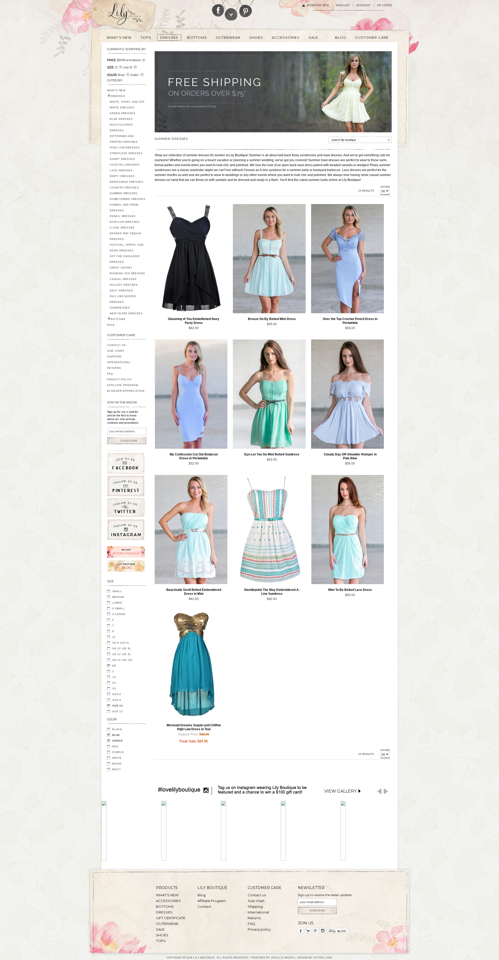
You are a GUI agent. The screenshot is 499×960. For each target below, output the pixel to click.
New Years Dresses (126, 313)
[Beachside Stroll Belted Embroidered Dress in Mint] (191, 529)
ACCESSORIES (168, 901)
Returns (114, 368)
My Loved (384, 5)
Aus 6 (116, 694)
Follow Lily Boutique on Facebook (218, 8)
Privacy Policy (119, 379)
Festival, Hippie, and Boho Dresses (127, 247)
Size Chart (116, 350)
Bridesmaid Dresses (126, 181)
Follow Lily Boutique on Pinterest (246, 8)
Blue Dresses (121, 118)
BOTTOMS (118, 319)
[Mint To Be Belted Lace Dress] (347, 529)
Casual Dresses (123, 279)
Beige (117, 763)
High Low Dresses (125, 147)
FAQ (110, 373)
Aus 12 (117, 711)
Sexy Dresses (121, 290)
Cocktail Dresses (125, 164)
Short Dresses (122, 159)
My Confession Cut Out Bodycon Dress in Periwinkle (194, 456)
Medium (118, 597)
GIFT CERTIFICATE (170, 918)
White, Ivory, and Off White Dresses (127, 104)
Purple (118, 752)
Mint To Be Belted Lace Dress (350, 590)
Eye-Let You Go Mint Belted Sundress (271, 454)
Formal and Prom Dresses (124, 207)
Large (117, 602)
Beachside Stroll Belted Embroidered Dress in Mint (193, 592)
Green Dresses (122, 113)
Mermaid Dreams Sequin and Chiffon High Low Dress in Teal (194, 727)
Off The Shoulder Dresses (125, 259)
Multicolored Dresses (121, 127)
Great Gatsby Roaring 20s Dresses (127, 270)
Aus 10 (117, 705)
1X (114, 677)
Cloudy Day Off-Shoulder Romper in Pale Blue (350, 456)
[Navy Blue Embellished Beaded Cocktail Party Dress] (191, 258)
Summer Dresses (123, 193)
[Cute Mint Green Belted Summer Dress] (269, 258)
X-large (119, 614)
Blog (202, 895)
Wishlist (343, 5)
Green (117, 740)
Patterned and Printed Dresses (124, 139)
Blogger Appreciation (126, 390)
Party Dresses (122, 176)
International (118, 362)
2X (114, 682)
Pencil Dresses (123, 216)
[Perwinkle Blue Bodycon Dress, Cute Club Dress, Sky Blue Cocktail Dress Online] (191, 394)
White (117, 757)
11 (114, 637)
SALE (111, 324)
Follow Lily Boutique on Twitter (231, 10)
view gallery (340, 791)
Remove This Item (143, 60)
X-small (118, 608)
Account (363, 5)
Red (115, 746)
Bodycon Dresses (125, 221)
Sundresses (120, 307)
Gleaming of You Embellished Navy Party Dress (193, 321)
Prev (379, 791)
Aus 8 (116, 699)
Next (386, 791)
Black (117, 729)
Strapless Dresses (126, 153)
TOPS (161, 941)
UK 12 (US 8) (121, 654)
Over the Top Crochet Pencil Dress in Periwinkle (350, 321)
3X (114, 688)
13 (114, 665)
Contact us (257, 895)
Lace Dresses (121, 170)
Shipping (114, 356)
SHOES (162, 935)
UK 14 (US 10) (122, 659)
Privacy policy (259, 929)
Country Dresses (124, 187)
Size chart (256, 901)
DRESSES (118, 96)
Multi (116, 769)
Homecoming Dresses (127, 199)
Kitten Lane (323, 957)
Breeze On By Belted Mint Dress (272, 319)
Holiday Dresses (124, 284)
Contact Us (116, 345)
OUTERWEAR (167, 924)
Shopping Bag (317, 5)
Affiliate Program (122, 385)
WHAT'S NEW (116, 90)
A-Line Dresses (122, 227)
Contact (204, 906)
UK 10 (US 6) (121, 648)
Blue (116, 735)
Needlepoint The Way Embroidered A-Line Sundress (272, 592)
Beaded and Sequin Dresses (125, 236)
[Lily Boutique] (131, 16)
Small (117, 591)
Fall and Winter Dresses (123, 299)
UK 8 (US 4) (120, 642)
